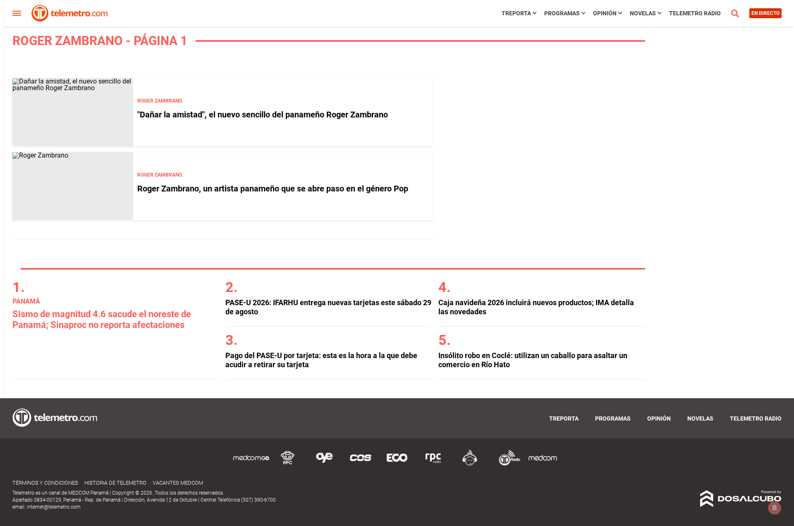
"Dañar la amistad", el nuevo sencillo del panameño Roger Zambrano (262, 115)
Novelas (643, 13)
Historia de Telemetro (115, 483)
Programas (562, 13)
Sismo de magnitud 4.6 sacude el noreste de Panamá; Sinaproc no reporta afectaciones (101, 319)
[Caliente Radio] (470, 464)
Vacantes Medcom (178, 483)
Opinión (605, 13)
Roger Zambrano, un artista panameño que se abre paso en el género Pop (272, 189)
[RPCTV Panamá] (288, 464)
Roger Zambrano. (160, 101)
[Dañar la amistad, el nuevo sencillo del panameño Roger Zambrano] (72, 112)
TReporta (516, 13)
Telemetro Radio (695, 13)
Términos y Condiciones (45, 483)
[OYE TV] (324, 464)
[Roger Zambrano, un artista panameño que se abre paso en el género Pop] (72, 186)
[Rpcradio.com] (433, 464)
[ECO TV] (397, 464)
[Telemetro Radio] (506, 464)
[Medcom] (542, 464)
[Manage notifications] (774, 507)
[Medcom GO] (251, 464)
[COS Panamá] (360, 464)
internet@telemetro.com (54, 507)
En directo (765, 13)
